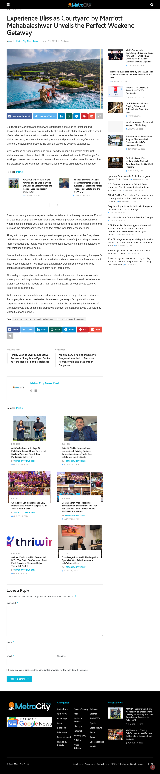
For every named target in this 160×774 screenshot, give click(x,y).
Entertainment (64, 737)
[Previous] (52, 205)
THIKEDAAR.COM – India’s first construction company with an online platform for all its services (130, 198)
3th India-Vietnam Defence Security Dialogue (130, 217)
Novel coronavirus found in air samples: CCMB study (139, 123)
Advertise (89, 764)
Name (11, 642)
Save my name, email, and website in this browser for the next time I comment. (49, 669)
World (93, 746)
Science (93, 713)
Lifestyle (77, 726)
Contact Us (102, 764)
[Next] (57, 205)
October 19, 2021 (135, 171)
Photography (79, 735)
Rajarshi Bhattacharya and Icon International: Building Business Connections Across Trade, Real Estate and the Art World (87, 185)
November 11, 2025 (136, 149)
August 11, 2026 (71, 519)
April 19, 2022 (135, 253)
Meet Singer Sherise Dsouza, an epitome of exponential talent (129, 252)
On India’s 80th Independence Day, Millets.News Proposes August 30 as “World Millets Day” (29, 505)
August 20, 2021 (119, 81)
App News (62, 713)
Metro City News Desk (27, 41)
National (77, 730)
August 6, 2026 (20, 573)
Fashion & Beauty (62, 743)
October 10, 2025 (135, 65)
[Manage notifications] (152, 767)
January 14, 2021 (135, 129)
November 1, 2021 (124, 245)
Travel (93, 737)
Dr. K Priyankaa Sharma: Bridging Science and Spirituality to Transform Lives (137, 107)
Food (75, 713)
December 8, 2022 (140, 179)
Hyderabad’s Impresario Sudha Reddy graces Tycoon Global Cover (130, 178)
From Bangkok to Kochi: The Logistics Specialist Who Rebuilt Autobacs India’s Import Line (80, 560)
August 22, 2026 (32, 195)
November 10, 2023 (136, 97)
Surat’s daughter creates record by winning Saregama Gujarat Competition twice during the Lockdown (129, 261)
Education (62, 732)
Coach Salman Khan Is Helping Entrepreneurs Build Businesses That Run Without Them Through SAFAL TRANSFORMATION (79, 507)
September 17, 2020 (128, 201)
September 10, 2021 (126, 234)
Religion (94, 709)
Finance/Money (80, 709)
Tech (92, 732)
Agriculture (62, 709)
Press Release (77, 746)
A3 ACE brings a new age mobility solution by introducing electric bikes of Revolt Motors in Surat (130, 242)
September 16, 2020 (133, 190)
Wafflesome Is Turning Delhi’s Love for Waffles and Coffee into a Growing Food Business (139, 734)
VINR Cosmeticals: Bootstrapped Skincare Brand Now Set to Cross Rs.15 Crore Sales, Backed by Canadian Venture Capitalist (139, 56)
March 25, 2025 (134, 116)
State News (96, 727)
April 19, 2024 (50, 41)
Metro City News (21, 763)
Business (18, 9)
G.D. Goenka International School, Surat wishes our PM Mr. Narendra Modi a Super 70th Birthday (128, 187)
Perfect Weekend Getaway (70, 319)
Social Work (96, 718)
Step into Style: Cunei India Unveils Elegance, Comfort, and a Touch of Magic (130, 208)
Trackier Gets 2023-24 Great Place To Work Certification (137, 90)
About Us (76, 764)
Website (61, 655)
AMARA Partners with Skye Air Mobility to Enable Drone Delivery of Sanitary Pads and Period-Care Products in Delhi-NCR (37, 185)
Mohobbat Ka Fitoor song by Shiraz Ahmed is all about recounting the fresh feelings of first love (131, 74)
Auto (59, 723)
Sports (93, 723)
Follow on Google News (131, 764)
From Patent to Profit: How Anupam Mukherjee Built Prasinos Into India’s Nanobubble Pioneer (139, 140)
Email (10, 655)
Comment (12, 602)
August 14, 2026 (82, 195)
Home (9, 9)
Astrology (62, 718)
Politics (77, 740)
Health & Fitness (77, 720)
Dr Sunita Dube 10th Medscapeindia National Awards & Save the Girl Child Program (139, 162)
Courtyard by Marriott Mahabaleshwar (33, 319)
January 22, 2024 (117, 212)
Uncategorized (97, 741)
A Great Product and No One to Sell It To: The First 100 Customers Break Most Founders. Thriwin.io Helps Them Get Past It (29, 562)
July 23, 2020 (131, 264)
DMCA (114, 764)
